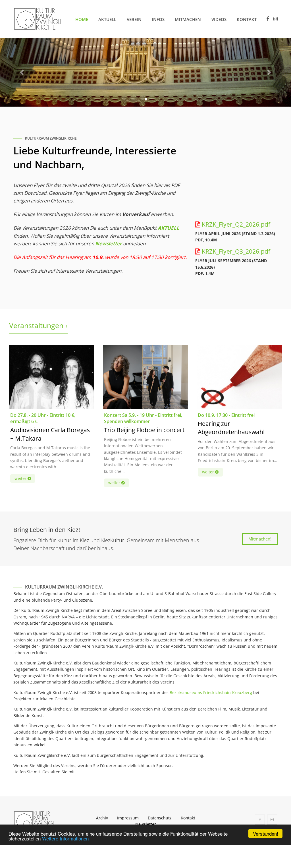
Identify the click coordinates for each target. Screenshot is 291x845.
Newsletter (108, 243)
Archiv (102, 818)
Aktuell (107, 19)
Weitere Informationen (65, 838)
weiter (21, 478)
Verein (134, 19)
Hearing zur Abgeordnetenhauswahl (231, 428)
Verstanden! (265, 833)
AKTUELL (168, 228)
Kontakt (247, 19)
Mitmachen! (259, 539)
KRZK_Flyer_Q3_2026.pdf (236, 251)
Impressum (128, 818)
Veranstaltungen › (38, 325)
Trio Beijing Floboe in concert (144, 430)
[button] (22, 72)
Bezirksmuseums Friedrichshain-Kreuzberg (211, 692)
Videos (218, 19)
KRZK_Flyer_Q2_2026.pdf (236, 224)
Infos (158, 19)
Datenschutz (160, 818)
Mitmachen (188, 19)
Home (81, 19)
